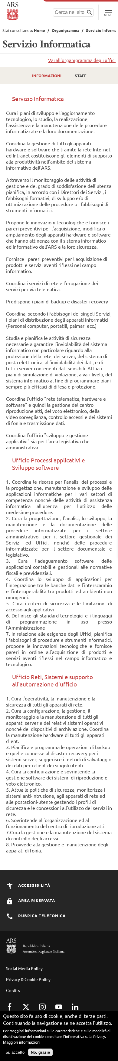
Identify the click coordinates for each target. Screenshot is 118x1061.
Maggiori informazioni (21, 1042)
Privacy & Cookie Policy (28, 979)
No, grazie (40, 1052)
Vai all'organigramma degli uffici (82, 60)
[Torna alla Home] (13, 11)
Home (39, 30)
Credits (13, 990)
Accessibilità (33, 885)
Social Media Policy (24, 968)
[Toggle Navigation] (108, 12)
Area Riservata (36, 900)
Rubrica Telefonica (41, 915)
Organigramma (65, 30)
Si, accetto (15, 1052)
